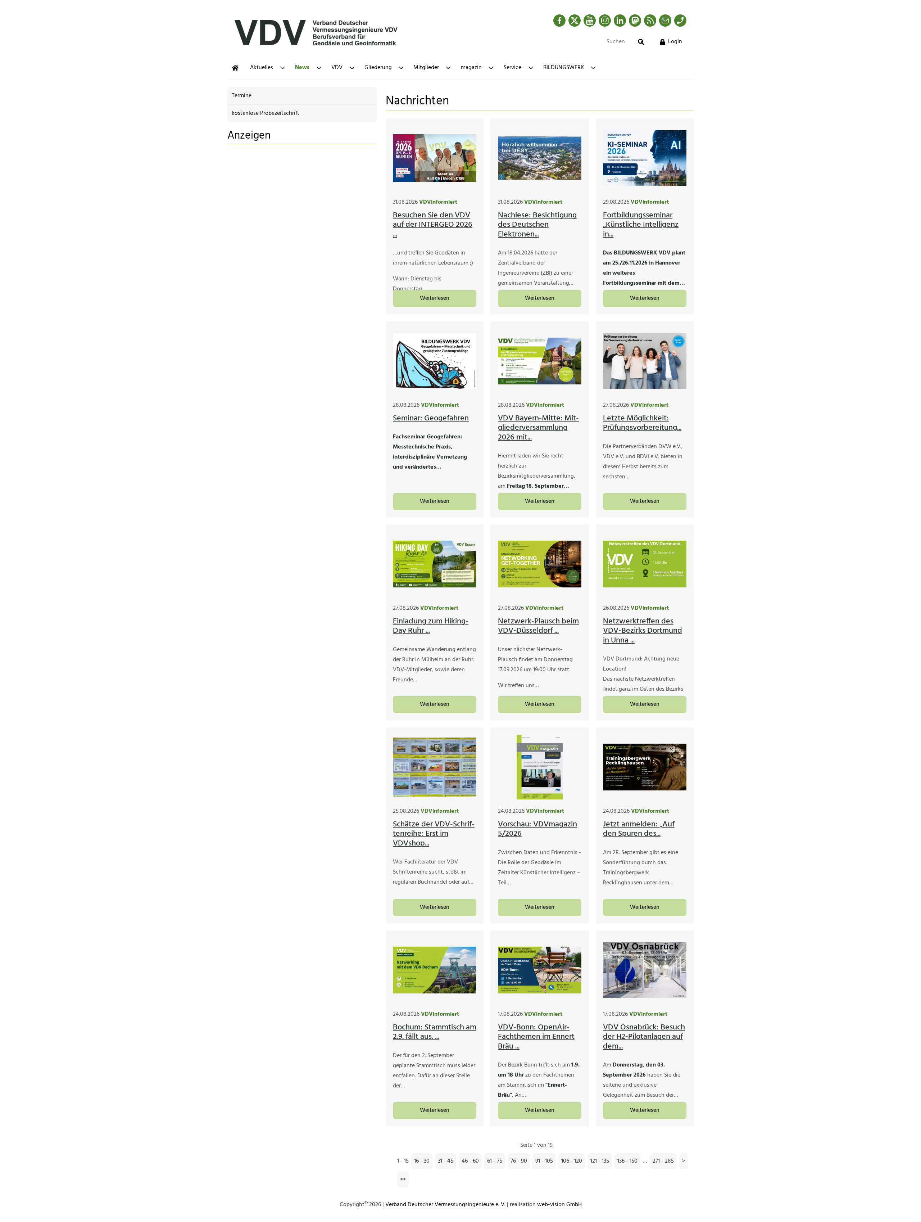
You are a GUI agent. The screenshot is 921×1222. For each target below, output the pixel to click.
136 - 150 (627, 1161)
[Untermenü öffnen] (282, 68)
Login (675, 41)
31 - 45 (445, 1161)
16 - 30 (422, 1161)
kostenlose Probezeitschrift (265, 113)
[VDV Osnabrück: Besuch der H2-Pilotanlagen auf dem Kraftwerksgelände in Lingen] (644, 970)
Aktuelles (261, 67)
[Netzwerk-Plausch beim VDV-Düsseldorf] (539, 564)
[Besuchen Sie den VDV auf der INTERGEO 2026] (434, 158)
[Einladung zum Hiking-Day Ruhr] (434, 564)
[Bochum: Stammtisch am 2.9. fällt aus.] (434, 970)
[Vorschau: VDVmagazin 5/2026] (539, 767)
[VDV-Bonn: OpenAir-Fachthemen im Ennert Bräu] (539, 970)
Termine (241, 95)
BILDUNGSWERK (563, 67)
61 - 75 (494, 1161)
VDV (336, 67)
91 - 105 (544, 1161)
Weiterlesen (434, 298)
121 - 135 (599, 1161)
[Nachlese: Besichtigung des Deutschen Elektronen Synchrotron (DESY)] (539, 158)
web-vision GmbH (559, 1204)
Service (512, 67)
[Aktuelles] (235, 67)
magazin (471, 67)
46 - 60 (470, 1161)
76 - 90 (519, 1161)
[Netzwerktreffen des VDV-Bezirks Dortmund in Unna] (644, 564)
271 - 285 (663, 1161)
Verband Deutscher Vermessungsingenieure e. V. (446, 1204)
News (302, 67)
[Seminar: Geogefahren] (434, 361)
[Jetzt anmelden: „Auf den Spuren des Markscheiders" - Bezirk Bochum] (644, 767)
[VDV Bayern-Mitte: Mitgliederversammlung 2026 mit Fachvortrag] (539, 361)
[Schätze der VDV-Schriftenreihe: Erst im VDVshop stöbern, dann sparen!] (434, 767)
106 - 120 (571, 1161)
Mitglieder (426, 67)
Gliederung (378, 67)
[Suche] (641, 42)
